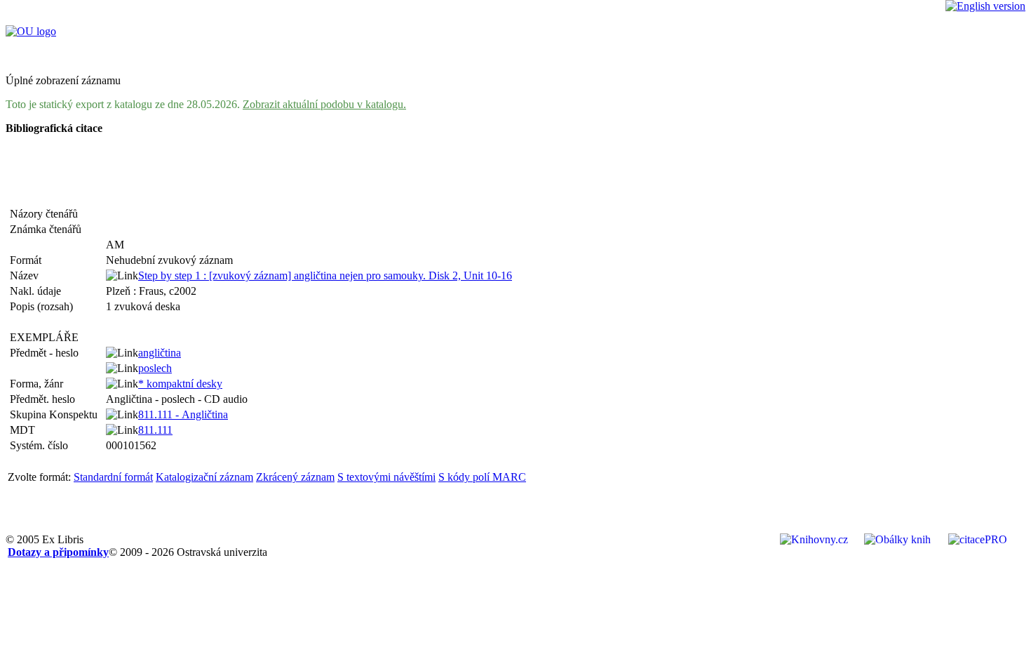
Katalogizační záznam (204, 477)
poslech (155, 368)
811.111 (155, 430)
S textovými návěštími (386, 477)
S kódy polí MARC (482, 477)
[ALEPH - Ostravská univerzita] (31, 31)
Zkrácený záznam (295, 477)
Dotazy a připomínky (58, 552)
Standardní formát (113, 477)
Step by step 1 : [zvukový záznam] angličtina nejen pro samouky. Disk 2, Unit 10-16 (325, 275)
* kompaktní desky (180, 384)
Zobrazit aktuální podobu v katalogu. (324, 104)
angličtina (159, 353)
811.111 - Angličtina (183, 414)
